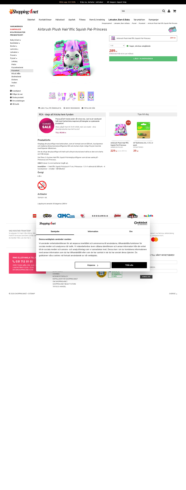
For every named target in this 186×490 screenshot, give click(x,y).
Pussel (13, 55)
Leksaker (14, 52)
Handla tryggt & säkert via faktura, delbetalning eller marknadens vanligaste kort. (156, 233)
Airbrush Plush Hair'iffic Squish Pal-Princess (162, 23)
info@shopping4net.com (23, 270)
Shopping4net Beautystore (64, 284)
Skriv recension (72, 108)
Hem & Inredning (97, 20)
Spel (12, 86)
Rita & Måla (15, 74)
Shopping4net (107, 23)
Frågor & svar (17, 94)
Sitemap (31, 294)
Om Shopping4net (60, 282)
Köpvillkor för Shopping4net (65, 279)
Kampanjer (154, 20)
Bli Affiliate (58, 271)
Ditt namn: (144, 259)
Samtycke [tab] (55, 231)
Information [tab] (93, 231)
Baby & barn (15, 40)
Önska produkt (18, 98)
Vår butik (15, 104)
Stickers (14, 80)
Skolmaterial (16, 77)
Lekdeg (14, 61)
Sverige (172, 294)
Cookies (56, 274)
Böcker (13, 46)
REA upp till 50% (67, 2)
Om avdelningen (18, 101)
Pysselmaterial (17, 68)
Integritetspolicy (60, 277)
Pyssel (134, 23)
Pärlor (13, 64)
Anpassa (91, 265)
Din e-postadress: (147, 267)
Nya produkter (17, 32)
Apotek (71, 20)
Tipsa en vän (89, 108)
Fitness (82, 20)
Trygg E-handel (59, 287)
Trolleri (14, 83)
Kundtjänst (16, 91)
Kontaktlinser (45, 20)
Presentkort (16, 35)
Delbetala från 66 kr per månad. (121, 54)
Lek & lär (13, 49)
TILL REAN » (60, 133)
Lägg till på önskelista (50, 108)
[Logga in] (169, 11)
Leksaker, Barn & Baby (119, 20)
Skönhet (31, 20)
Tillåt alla (129, 265)
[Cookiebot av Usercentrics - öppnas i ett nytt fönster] (136, 223)
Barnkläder (14, 43)
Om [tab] (130, 231)
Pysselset (142, 23)
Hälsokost (60, 20)
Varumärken (139, 20)
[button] (174, 11)
